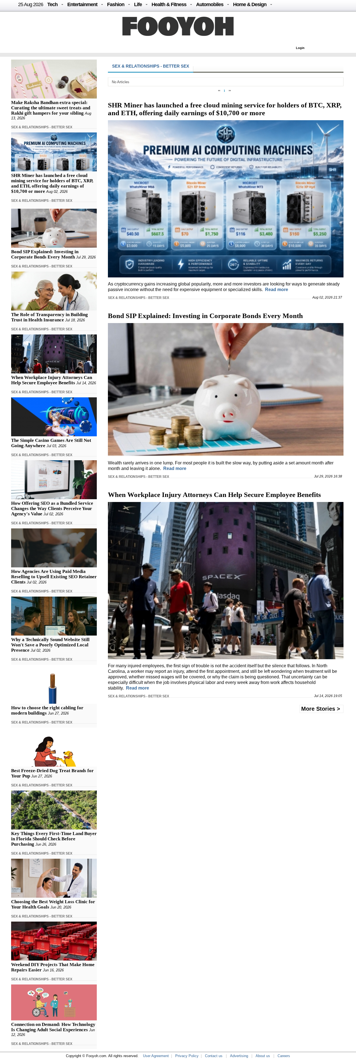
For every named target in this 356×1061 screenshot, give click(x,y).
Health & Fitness (169, 4)
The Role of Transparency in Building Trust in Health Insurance (49, 317)
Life (138, 4)
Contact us (213, 1056)
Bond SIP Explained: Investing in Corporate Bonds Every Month (44, 254)
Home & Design (249, 4)
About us (263, 1056)
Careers (284, 1056)
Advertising (239, 1056)
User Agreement (156, 1056)
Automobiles (209, 4)
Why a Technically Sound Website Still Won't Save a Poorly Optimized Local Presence (50, 645)
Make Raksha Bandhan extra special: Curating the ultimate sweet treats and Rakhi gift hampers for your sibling (50, 108)
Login (300, 48)
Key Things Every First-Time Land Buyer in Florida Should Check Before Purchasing (54, 839)
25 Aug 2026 (30, 4)
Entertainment (82, 4)
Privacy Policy (187, 1056)
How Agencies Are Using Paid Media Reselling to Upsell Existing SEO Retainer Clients (54, 577)
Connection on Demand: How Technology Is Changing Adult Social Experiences (53, 1027)
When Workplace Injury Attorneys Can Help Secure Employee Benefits (51, 380)
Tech (52, 4)
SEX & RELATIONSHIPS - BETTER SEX (41, 127)
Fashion (115, 4)
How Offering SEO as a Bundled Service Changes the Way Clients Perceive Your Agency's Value (52, 508)
